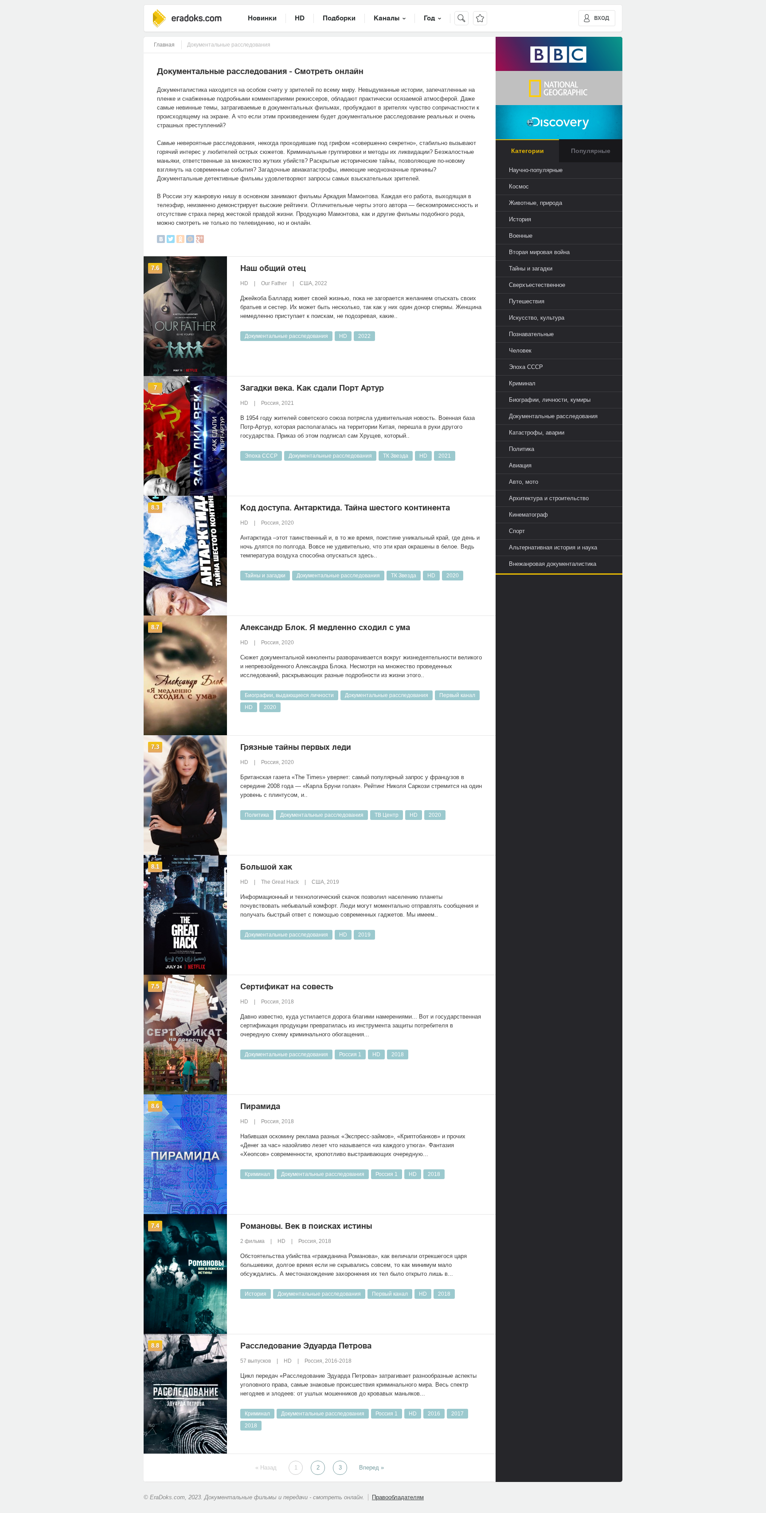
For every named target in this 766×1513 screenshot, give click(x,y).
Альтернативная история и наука (553, 547)
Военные (520, 235)
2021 (444, 456)
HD (300, 18)
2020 (452, 575)
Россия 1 (350, 1054)
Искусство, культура (536, 317)
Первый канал (457, 695)
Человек (520, 350)
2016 (434, 1414)
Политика (257, 815)
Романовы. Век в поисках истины (306, 1226)
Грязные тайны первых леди (295, 747)
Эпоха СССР (261, 456)
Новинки (262, 18)
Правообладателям (398, 1497)
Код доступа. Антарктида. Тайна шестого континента (345, 507)
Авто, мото (523, 481)
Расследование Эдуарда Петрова (305, 1345)
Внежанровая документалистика (552, 564)
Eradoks (187, 18)
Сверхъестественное (537, 285)
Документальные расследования (286, 336)
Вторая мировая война (539, 252)
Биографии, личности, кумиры (549, 399)
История (255, 1294)
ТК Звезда (395, 456)
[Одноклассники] (180, 239)
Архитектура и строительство (549, 498)
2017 (457, 1414)
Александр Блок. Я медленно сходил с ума (325, 627)
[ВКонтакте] (161, 239)
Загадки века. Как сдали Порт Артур (312, 388)
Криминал (257, 1174)
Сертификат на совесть (286, 986)
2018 (397, 1054)
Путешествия (526, 301)
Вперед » (371, 1467)
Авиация (520, 465)
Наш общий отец (273, 268)
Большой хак (266, 866)
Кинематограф (528, 514)
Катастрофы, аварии (536, 432)
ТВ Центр (387, 815)
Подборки (339, 18)
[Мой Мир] (190, 239)
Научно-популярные (536, 170)
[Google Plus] (200, 239)
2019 (364, 935)
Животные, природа (535, 203)
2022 (364, 336)
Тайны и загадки (265, 575)
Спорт (517, 531)
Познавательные (531, 334)
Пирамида (260, 1106)
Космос (519, 186)
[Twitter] (171, 239)
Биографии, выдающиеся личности (289, 695)
